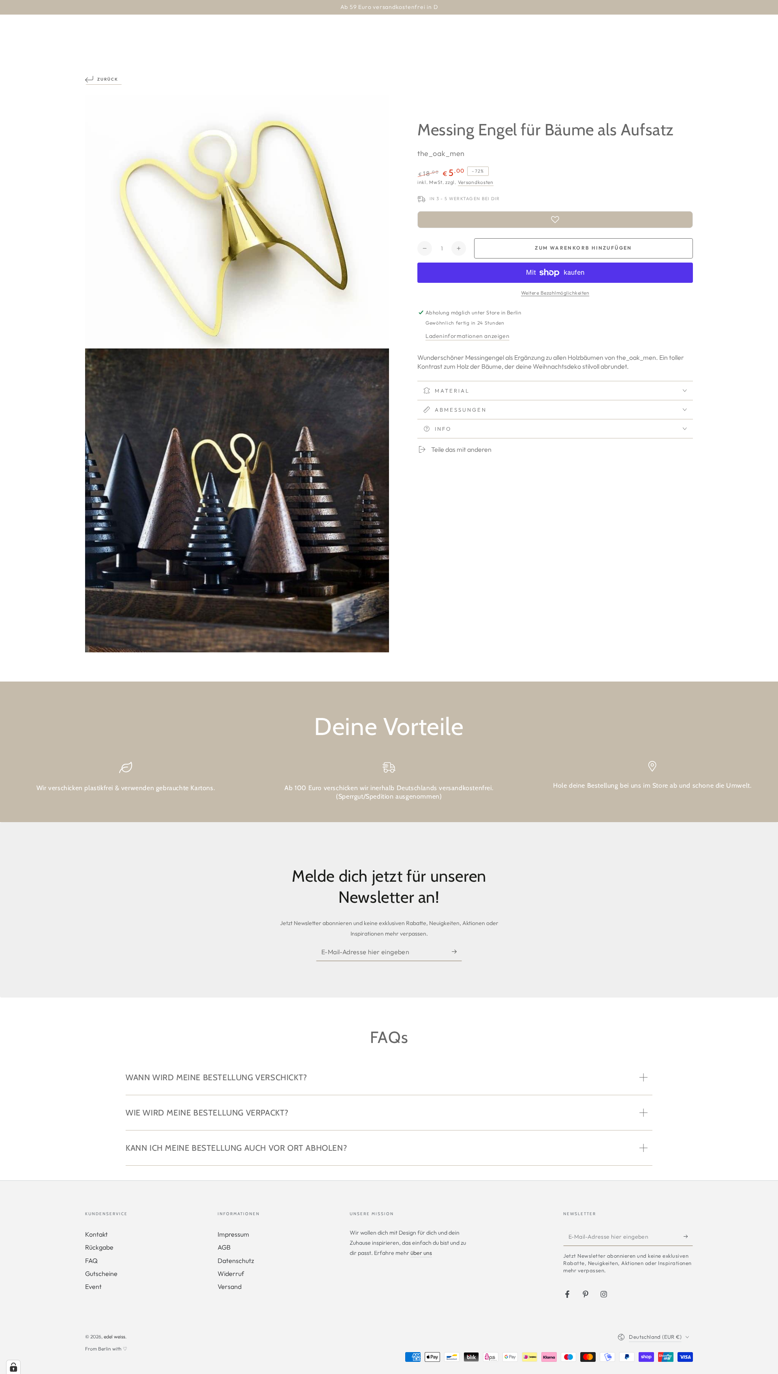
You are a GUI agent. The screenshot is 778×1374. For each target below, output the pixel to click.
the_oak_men (441, 153)
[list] (389, 784)
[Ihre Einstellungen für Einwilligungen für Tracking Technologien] (13, 1367)
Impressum (233, 1234)
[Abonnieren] (457, 952)
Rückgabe (99, 1247)
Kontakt (96, 1234)
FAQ (91, 1260)
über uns (421, 1252)
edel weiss (114, 1336)
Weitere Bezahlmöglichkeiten (555, 293)
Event (93, 1286)
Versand (230, 1286)
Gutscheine (101, 1273)
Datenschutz (236, 1260)
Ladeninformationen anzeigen (467, 336)
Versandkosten (476, 182)
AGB (224, 1247)
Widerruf (231, 1273)
